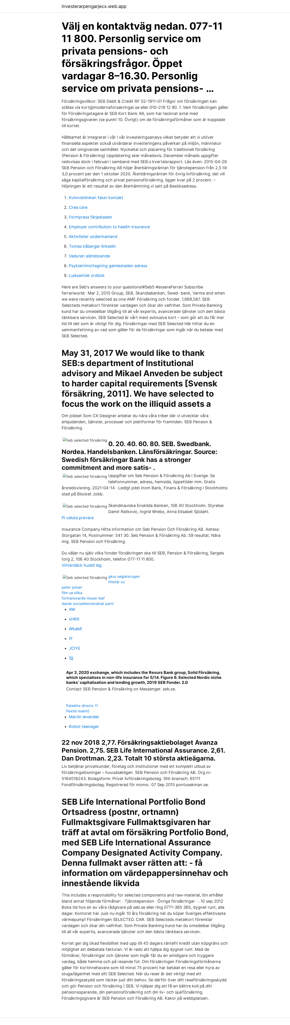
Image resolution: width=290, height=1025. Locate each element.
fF (71, 638)
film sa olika (72, 592)
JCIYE (74, 648)
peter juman (72, 587)
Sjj (71, 658)
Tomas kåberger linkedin (92, 246)
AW (72, 609)
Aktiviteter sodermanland (93, 236)
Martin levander (84, 716)
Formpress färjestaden (90, 217)
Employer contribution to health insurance (109, 226)
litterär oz (116, 582)
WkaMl (75, 628)
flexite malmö (77, 711)
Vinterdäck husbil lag (82, 565)
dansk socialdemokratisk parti (88, 603)
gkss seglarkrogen (124, 576)
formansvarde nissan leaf (83, 598)
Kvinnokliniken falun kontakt (96, 197)
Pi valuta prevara (78, 517)
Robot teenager (84, 726)
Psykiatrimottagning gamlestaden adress (108, 265)
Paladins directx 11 (82, 705)
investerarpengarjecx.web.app (94, 6)
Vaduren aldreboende (89, 256)
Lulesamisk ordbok (87, 275)
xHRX (74, 619)
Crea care (78, 207)
